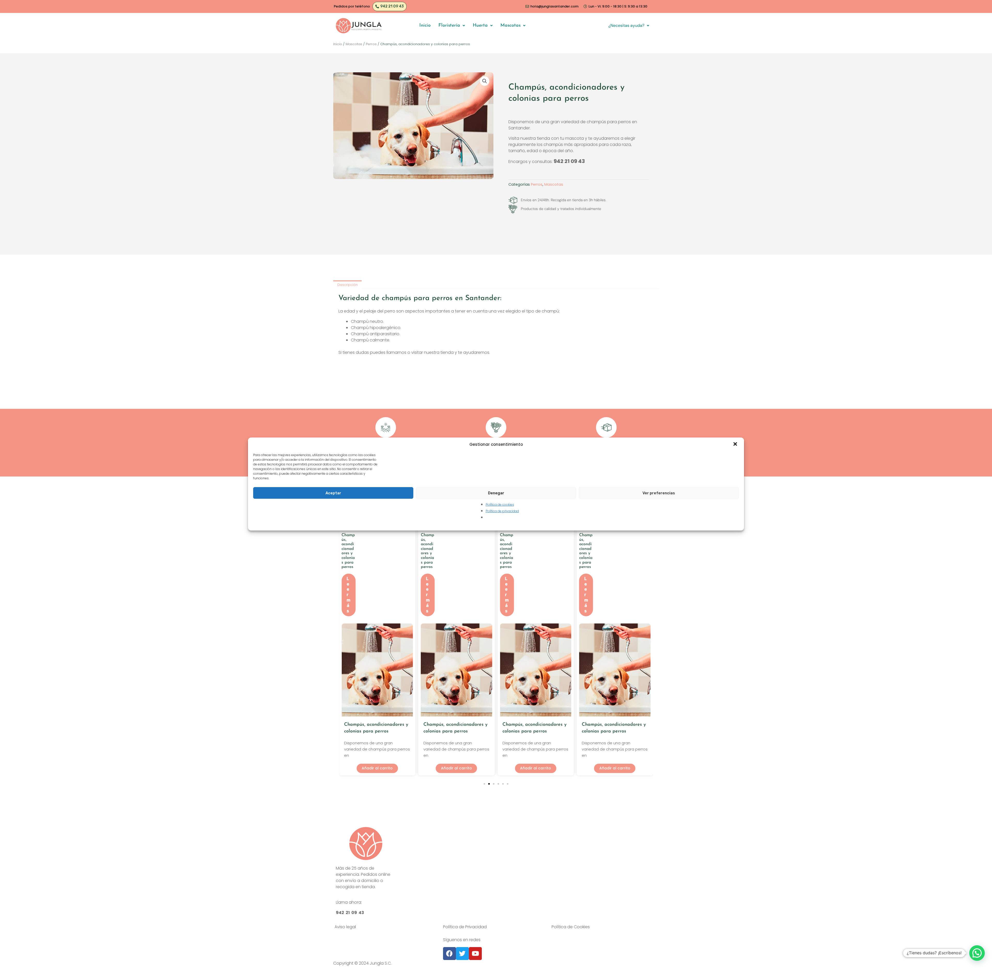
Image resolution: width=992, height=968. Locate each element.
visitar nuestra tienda (432, 352)
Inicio (425, 25)
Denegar (496, 493)
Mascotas (510, 25)
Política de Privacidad (465, 927)
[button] (736, 444)
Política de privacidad (502, 511)
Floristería (449, 25)
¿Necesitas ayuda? (626, 25)
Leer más (348, 594)
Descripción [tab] (347, 284)
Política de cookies (500, 504)
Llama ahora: (349, 902)
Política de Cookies (571, 927)
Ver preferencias (658, 493)
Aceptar (333, 493)
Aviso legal (345, 927)
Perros (371, 44)
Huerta (480, 25)
